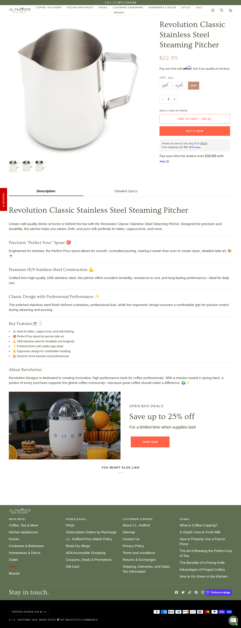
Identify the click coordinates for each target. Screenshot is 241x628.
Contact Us (131, 539)
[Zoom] (15, 152)
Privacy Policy (133, 546)
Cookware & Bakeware (26, 546)
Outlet (13, 560)
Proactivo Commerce (81, 619)
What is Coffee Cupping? (199, 525)
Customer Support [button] (138, 519)
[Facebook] (176, 592)
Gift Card (72, 566)
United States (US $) (27, 612)
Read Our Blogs (78, 546)
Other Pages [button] (76, 519)
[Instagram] (202, 592)
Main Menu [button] (17, 519)
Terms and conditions (139, 553)
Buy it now (194, 130)
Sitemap (129, 532)
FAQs (70, 525)
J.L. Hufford (21, 619)
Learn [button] (184, 519)
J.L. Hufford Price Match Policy (89, 539)
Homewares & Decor (24, 553)
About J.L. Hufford (136, 525)
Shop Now (150, 442)
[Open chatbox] (233, 621)
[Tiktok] (189, 592)
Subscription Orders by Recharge (91, 532)
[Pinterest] (196, 592)
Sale (12, 566)
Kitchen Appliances (23, 532)
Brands (14, 573)
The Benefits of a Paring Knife (202, 563)
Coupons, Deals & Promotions (89, 560)
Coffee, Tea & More (23, 525)
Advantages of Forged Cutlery (202, 569)
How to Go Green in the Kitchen (204, 576)
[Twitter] (183, 592)
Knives (14, 539)
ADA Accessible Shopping (86, 553)
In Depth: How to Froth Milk (200, 532)
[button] (49, 7)
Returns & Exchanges (139, 560)
